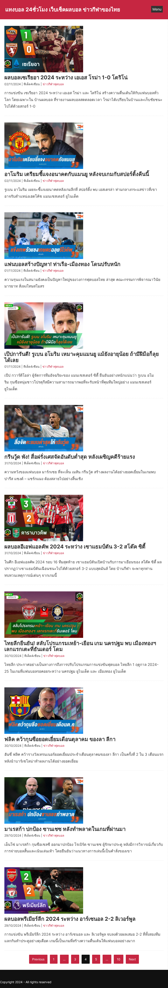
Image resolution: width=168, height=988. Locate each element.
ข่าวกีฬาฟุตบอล (53, 84)
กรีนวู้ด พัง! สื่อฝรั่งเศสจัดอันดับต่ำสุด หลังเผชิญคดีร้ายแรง (69, 457)
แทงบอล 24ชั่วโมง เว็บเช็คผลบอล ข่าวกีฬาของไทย (62, 9)
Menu (156, 9)
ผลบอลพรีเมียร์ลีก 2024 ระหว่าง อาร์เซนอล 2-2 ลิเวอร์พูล (70, 919)
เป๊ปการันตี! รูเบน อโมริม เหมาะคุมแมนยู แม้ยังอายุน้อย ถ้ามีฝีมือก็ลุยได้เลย (81, 357)
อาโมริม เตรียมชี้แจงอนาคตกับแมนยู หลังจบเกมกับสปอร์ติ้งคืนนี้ (76, 174)
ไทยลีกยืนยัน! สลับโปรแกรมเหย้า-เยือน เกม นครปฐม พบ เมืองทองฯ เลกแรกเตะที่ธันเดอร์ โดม (80, 646)
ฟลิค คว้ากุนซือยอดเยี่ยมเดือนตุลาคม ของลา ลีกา (60, 739)
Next (132, 959)
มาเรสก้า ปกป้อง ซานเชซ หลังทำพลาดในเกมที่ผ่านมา (65, 829)
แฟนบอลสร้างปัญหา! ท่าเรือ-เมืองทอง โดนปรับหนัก (62, 264)
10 (118, 959)
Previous (38, 959)
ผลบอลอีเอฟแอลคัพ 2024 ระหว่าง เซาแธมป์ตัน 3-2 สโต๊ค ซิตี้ (74, 546)
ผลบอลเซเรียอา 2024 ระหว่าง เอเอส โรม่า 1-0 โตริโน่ (66, 77)
